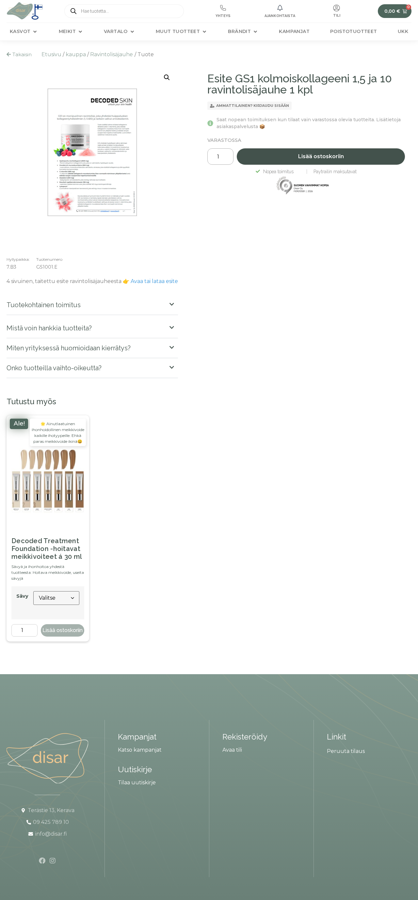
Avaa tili (232, 750)
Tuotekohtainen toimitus (44, 305)
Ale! (19, 423)
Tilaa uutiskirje (137, 782)
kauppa (76, 54)
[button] (24, 31)
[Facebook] (42, 861)
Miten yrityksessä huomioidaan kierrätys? (69, 348)
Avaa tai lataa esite (154, 281)
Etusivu (51, 54)
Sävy (22, 596)
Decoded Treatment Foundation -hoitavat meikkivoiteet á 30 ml (46, 548)
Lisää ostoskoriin (62, 630)
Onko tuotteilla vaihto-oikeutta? (54, 368)
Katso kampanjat (140, 750)
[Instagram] (52, 861)
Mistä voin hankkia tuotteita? (49, 328)
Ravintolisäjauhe (111, 54)
